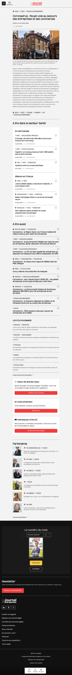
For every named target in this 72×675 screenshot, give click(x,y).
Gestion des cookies (36, 663)
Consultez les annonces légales (12, 622)
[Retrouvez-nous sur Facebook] (8, 607)
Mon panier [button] (41, 671)
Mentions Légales (36, 653)
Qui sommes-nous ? (9, 633)
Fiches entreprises (8, 625)
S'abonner (5, 637)
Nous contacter (7, 629)
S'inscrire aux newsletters (11, 640)
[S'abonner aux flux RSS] (13, 607)
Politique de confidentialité (36, 660)
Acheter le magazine (9, 614)
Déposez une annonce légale (11, 618)
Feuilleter (36, 569)
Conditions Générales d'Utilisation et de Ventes (36, 656)
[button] (29, 671)
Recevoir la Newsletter (13, 590)
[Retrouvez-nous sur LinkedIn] (4, 607)
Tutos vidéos (6, 644)
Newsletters (10, 4)
